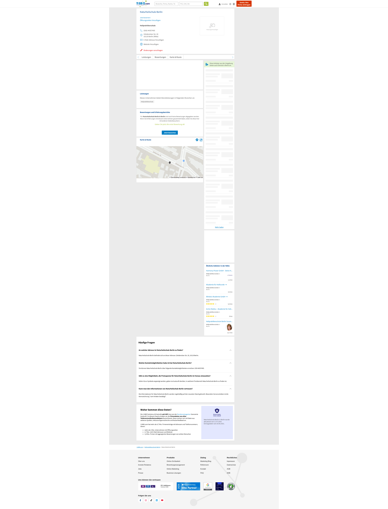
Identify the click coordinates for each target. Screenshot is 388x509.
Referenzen (204, 465)
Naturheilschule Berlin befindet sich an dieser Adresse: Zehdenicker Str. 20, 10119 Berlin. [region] (169, 355)
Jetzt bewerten (170, 132)
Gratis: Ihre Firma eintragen (244, 3)
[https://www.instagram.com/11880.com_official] (146, 500)
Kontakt (203, 469)
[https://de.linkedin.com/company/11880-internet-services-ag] (156, 500)
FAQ (202, 473)
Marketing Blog (205, 461)
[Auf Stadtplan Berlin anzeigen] (201, 139)
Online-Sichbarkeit (173, 461)
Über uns (141, 461)
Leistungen (146, 57)
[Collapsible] (230, 350)
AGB (228, 469)
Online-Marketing (173, 469)
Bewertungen (160, 57)
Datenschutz (231, 465)
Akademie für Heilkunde (215, 284)
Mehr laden (219, 227)
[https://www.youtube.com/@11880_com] (162, 500)
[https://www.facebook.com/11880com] (140, 500)
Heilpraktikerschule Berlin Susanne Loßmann (219, 321)
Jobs (140, 469)
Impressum (231, 461)
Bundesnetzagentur (184, 414)
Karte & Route (176, 57)
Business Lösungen (174, 473)
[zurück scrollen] (138, 57)
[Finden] (206, 4)
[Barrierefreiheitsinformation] (231, 3)
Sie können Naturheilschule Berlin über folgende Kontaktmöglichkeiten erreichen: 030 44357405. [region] (171, 368)
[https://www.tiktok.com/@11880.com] (151, 500)
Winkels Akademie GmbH (215, 296)
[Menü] (234, 3)
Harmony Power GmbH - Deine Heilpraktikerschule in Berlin (219, 270)
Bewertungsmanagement (176, 465)
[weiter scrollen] (232, 57)
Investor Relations (144, 465)
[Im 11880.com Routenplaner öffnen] (197, 139)
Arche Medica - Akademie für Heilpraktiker (219, 309)
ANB (228, 473)
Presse (140, 473)
